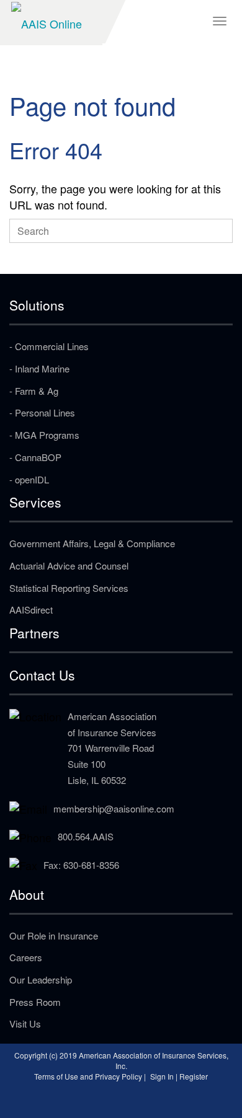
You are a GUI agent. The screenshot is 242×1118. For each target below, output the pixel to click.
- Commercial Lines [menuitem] (49, 346)
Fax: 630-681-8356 (81, 864)
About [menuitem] (26, 894)
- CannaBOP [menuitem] (35, 457)
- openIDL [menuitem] (29, 479)
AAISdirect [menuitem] (31, 609)
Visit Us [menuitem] (25, 1023)
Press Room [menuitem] (35, 1001)
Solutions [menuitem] (37, 305)
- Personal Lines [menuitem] (42, 412)
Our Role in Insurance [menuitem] (53, 935)
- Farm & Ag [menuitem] (33, 390)
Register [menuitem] (193, 1076)
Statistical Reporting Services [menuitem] (68, 587)
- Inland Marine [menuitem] (39, 368)
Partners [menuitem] (34, 632)
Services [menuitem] (35, 502)
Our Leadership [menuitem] (40, 979)
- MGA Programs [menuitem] (44, 434)
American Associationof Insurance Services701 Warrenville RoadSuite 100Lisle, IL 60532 (112, 748)
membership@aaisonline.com (113, 808)
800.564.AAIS (86, 836)
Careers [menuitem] (25, 957)
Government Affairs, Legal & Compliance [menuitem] (92, 543)
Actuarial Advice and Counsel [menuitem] (68, 565)
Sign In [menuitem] (162, 1076)
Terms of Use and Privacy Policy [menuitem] (88, 1076)
